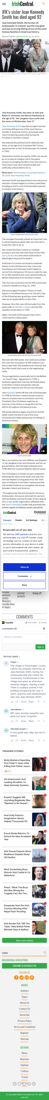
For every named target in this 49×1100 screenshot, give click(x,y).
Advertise (25, 1014)
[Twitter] (21, 977)
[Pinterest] (32, 977)
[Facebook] (16, 977)
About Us (24, 1002)
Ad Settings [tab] (31, 520)
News (24, 1053)
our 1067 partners (20, 534)
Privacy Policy (25, 1020)
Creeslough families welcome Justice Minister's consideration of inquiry (8, 597)
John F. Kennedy (13, 504)
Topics (25, 996)
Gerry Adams (8, 255)
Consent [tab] (7, 520)
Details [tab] (18, 520)
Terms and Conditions (24, 1026)
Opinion (24, 1065)
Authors (25, 990)
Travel (24, 1077)
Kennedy (11, 392)
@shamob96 (22, 36)
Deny (24, 585)
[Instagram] (26, 977)
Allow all (24, 567)
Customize (23, 576)
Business (24, 1059)
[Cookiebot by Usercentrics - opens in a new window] (34, 512)
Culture (24, 1071)
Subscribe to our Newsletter (24, 965)
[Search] (43, 3)
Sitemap (24, 1038)
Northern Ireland (23, 307)
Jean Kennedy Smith (12, 126)
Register (24, 1032)
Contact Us (24, 1008)
